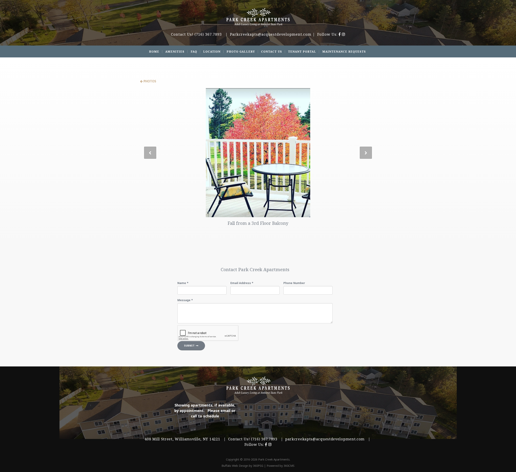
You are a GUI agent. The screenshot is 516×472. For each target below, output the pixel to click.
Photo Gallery (241, 51)
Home (154, 51)
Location (212, 51)
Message (185, 300)
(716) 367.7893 (208, 34)
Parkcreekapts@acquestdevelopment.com (270, 34)
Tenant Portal (302, 51)
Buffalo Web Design (235, 466)
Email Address (241, 283)
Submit (189, 345)
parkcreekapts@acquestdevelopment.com (325, 439)
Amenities (174, 51)
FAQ (194, 51)
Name (182, 283)
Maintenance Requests (344, 51)
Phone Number (294, 283)
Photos (149, 81)
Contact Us (271, 51)
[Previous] (150, 153)
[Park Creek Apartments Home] (258, 17)
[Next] (366, 153)
